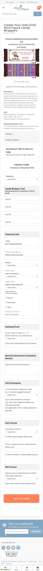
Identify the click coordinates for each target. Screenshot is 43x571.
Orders (21, 2)
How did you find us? (13, 429)
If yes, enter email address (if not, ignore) (20, 343)
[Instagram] (13, 548)
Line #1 (7, 199)
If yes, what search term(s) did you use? (20, 483)
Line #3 (8, 214)
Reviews (8, 563)
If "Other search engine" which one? (18, 437)
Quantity (10, 176)
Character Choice (13, 252)
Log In (11, 2)
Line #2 (8, 207)
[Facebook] (3, 548)
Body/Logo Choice (12, 312)
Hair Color (10, 271)
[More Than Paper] (21, 8)
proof (26, 333)
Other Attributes (10, 291)
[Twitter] (8, 548)
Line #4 (8, 222)
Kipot (9, 307)
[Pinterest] (18, 548)
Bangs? (8, 262)
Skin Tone (10, 282)
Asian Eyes (11, 302)
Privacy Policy (32, 561)
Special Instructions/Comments (17, 364)
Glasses (10, 298)
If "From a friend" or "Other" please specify (21, 454)
